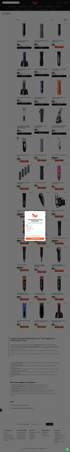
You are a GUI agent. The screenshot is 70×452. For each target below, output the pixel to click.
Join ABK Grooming (34, 238)
